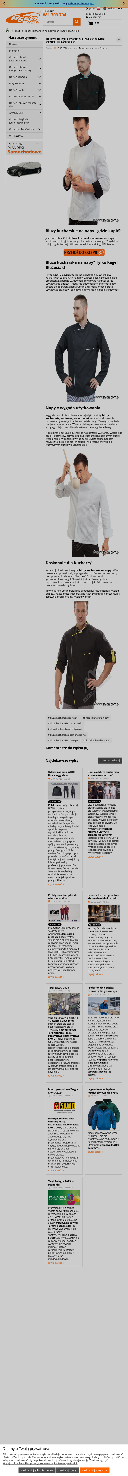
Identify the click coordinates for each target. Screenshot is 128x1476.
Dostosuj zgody (67, 1470)
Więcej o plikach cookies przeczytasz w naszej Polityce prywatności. (40, 1463)
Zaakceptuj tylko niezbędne (37, 1470)
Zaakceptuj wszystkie (94, 1470)
